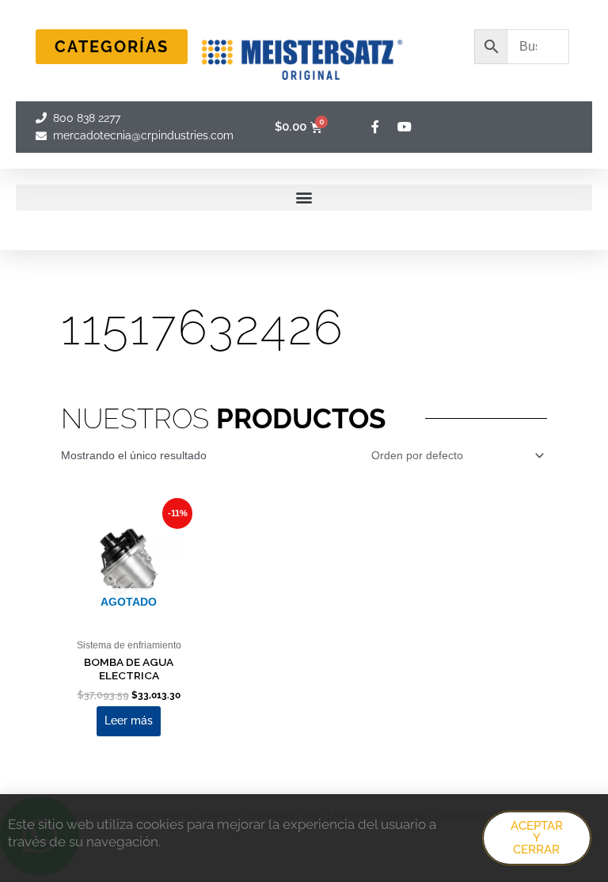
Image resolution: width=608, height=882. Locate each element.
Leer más (128, 720)
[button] (304, 197)
